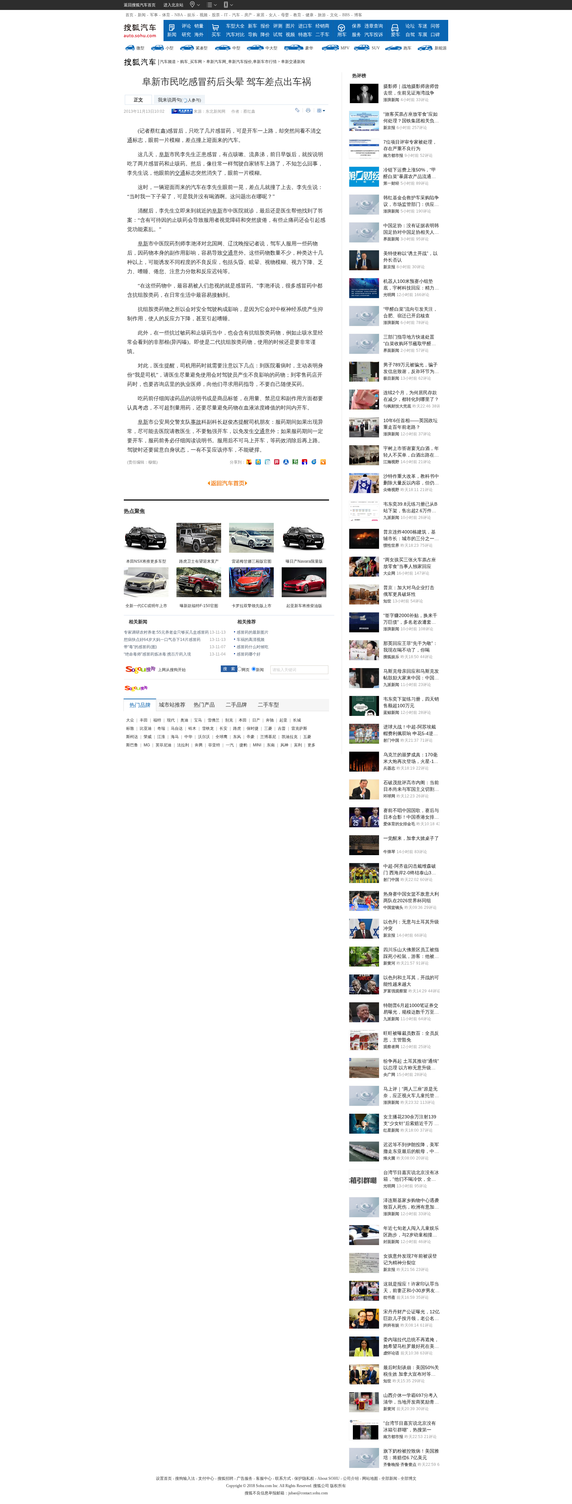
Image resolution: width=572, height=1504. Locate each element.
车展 (422, 34)
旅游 (322, 15)
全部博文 (408, 1478)
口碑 (435, 34)
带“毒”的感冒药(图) (140, 647)
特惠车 (305, 34)
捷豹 (243, 745)
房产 (248, 15)
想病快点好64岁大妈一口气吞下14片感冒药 (162, 639)
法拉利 (183, 745)
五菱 (307, 736)
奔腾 (199, 745)
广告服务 (245, 1478)
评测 (277, 26)
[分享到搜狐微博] (249, 462)
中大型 (271, 48)
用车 (342, 34)
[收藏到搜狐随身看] (323, 462)
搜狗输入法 (185, 1478)
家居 (260, 15)
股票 (216, 15)
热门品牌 (140, 705)
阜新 (164, 154)
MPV (345, 48)
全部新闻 (389, 1478)
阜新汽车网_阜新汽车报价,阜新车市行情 (241, 61)
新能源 (441, 48)
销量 (199, 26)
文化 (334, 15)
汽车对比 (235, 34)
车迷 (422, 26)
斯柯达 (132, 736)
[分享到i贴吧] (304, 462)
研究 (186, 34)
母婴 (285, 15)
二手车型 (268, 705)
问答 (435, 26)
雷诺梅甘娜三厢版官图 (251, 561)
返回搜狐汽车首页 (140, 5)
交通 (180, 173)
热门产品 (204, 705)
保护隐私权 (304, 1478)
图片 (290, 26)
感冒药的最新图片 (252, 632)
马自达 (177, 728)
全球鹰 (221, 736)
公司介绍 (351, 1478)
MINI (257, 745)
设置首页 (164, 1478)
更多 (311, 745)
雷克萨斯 (299, 728)
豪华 (309, 48)
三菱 (268, 728)
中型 (236, 48)
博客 (358, 15)
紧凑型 (202, 48)
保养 (356, 26)
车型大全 (235, 26)
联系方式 (283, 1478)
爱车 (395, 34)
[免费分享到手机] (313, 462)
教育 (297, 15)
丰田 (144, 720)
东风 (237, 736)
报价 (265, 26)
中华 (188, 736)
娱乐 (191, 15)
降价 (265, 34)
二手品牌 (236, 705)
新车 (252, 26)
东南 (271, 745)
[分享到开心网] (276, 462)
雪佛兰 (213, 720)
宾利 (298, 745)
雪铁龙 (208, 728)
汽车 (236, 15)
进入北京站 (173, 5)
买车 (216, 34)
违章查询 (373, 26)
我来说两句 (179, 99)
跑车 (407, 48)
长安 (223, 728)
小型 (169, 48)
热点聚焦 (134, 511)
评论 (186, 26)
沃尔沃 (204, 736)
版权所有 (338, 1485)
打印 (308, 110)
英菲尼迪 (163, 745)
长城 (297, 720)
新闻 (142, 15)
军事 (154, 15)
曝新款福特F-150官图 (199, 605)
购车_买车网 (191, 61)
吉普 (282, 728)
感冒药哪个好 (249, 654)
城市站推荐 (172, 705)
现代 (171, 720)
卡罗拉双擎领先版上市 (251, 605)
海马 (175, 736)
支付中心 (206, 1478)
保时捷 (253, 728)
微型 (140, 48)
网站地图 (370, 1478)
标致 (130, 728)
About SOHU (328, 1478)
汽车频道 (168, 61)
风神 (284, 745)
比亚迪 (146, 728)
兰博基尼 (268, 736)
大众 (130, 720)
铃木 (192, 728)
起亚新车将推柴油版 (304, 605)
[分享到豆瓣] (295, 462)
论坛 (410, 26)
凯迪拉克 (290, 736)
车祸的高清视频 (250, 639)
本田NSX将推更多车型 (146, 561)
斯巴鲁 (132, 745)
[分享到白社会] (267, 462)
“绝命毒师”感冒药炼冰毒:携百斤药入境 (157, 654)
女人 (273, 15)
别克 (229, 720)
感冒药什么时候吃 (252, 647)
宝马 (198, 720)
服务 (356, 34)
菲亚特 (214, 745)
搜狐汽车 (143, 30)
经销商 (322, 26)
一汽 (230, 745)
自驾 (410, 34)
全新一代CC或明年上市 (146, 605)
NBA (178, 15)
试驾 (277, 34)
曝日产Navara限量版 (304, 561)
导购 (252, 34)
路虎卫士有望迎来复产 (199, 561)
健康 (309, 15)
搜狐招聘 (225, 1478)
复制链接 (297, 110)
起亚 (283, 720)
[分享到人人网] (286, 462)
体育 (166, 15)
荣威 (148, 736)
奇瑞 (161, 728)
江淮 (161, 736)
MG (147, 745)
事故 (196, 422)
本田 (243, 720)
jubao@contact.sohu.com (308, 1493)
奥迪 (184, 720)
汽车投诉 (373, 34)
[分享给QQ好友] (258, 462)
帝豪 (251, 736)
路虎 (237, 728)
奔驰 (270, 720)
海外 (199, 34)
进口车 (305, 26)
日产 (256, 720)
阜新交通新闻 (293, 61)
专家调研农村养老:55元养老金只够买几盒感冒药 (166, 632)
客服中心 (264, 1478)
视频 (204, 15)
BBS (346, 15)
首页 (129, 15)
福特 (157, 720)
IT (226, 15)
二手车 (322, 34)
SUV (376, 48)
